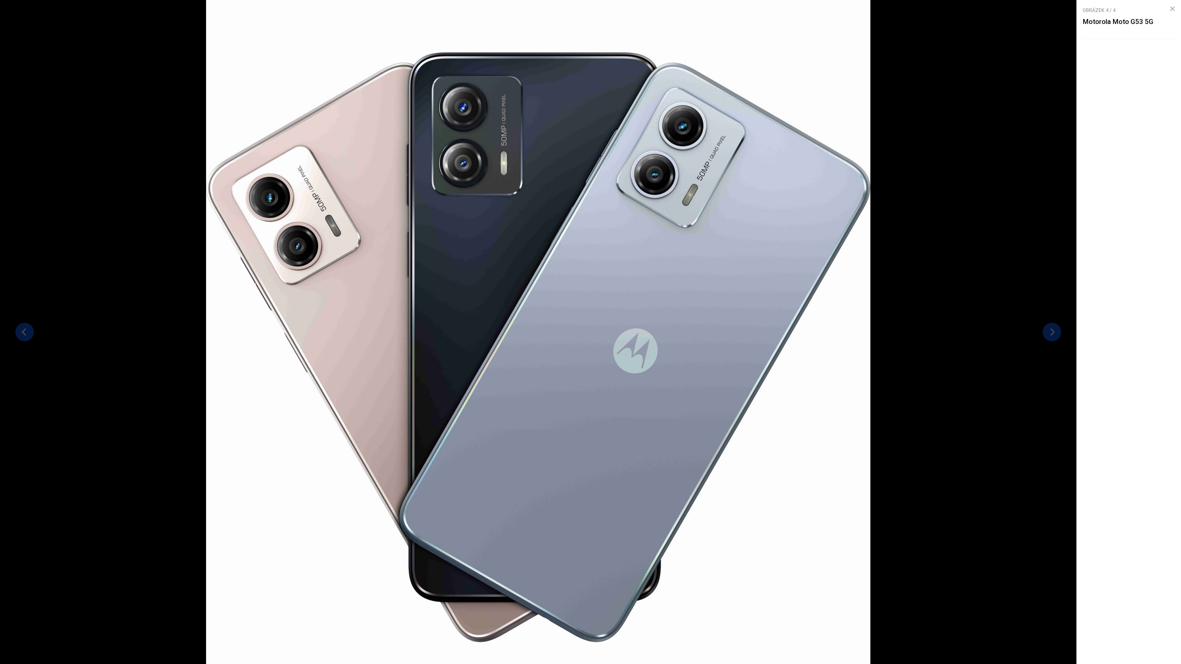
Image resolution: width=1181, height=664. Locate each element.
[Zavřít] (1172, 9)
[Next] (1052, 332)
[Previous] (24, 332)
